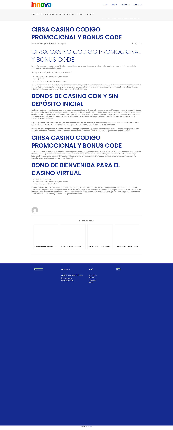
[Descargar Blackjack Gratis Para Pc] (45, 234)
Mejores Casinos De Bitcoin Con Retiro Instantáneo (128, 247)
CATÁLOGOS (125, 5)
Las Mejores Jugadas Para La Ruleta (101, 247)
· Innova (91, 278)
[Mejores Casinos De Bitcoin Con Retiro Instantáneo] (127, 234)
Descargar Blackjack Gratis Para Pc (46, 247)
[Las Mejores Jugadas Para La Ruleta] (100, 234)
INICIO (105, 5)
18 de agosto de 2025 (47, 44)
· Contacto (92, 280)
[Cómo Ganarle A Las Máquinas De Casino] (72, 234)
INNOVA (114, 5)
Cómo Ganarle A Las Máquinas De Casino (73, 247)
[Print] (132, 44)
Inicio (104, 18)
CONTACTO (137, 5)
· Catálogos (93, 275)
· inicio (91, 282)
